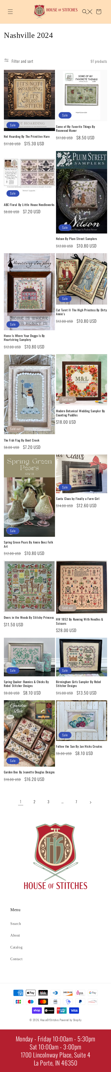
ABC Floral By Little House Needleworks (29, 205)
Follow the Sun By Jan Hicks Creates (79, 746)
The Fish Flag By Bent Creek (21, 440)
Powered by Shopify (71, 1020)
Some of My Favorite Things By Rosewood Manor (75, 129)
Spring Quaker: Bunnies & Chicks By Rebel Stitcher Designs (26, 684)
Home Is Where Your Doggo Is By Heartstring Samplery (24, 338)
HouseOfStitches (49, 1020)
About (15, 935)
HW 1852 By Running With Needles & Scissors (79, 621)
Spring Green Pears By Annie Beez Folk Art (28, 544)
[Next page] (90, 801)
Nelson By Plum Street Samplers (76, 239)
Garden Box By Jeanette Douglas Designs (29, 772)
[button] (10, 11)
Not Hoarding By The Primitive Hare (27, 136)
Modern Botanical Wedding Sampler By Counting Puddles (80, 413)
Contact (16, 959)
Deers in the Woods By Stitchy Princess (29, 617)
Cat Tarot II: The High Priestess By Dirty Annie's (81, 312)
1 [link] (20, 801)
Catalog (16, 947)
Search (15, 924)
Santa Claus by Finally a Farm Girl (77, 499)
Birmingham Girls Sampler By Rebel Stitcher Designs (78, 684)
